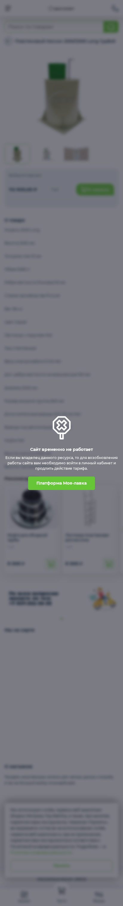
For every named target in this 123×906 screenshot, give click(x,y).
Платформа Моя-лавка (61, 483)
